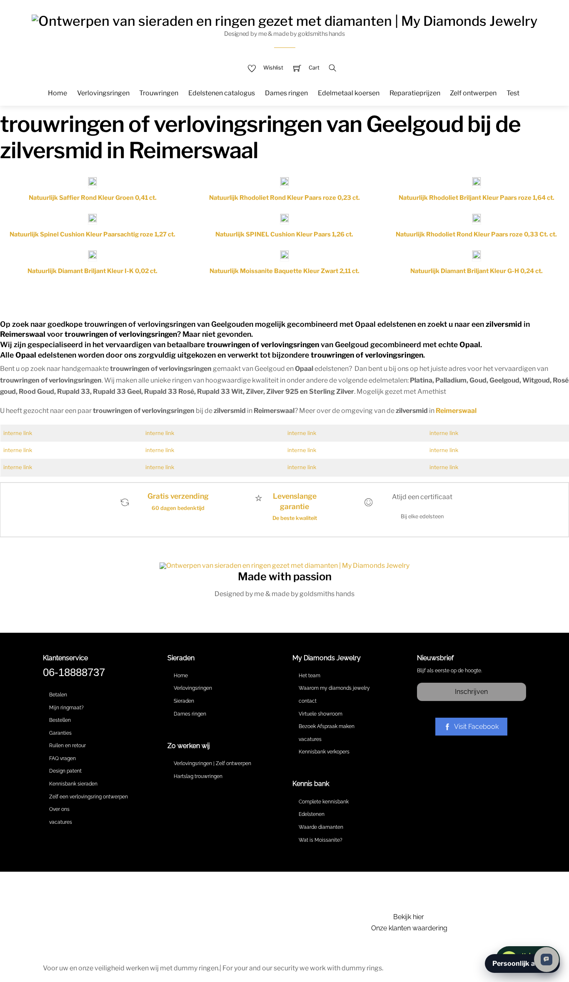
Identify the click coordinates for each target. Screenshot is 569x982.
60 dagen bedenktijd (178, 508)
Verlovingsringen (103, 93)
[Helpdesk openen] (546, 959)
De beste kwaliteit (294, 518)
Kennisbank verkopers (324, 752)
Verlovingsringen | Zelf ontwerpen (212, 763)
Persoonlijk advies (522, 963)
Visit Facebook (476, 727)
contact (308, 701)
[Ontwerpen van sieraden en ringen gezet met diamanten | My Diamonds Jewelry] (284, 20)
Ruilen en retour (67, 745)
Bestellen (60, 720)
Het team (309, 676)
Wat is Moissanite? (320, 840)
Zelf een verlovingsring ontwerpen (88, 797)
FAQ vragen (62, 758)
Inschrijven (471, 692)
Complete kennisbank (324, 802)
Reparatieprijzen (414, 93)
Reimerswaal (456, 411)
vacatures (60, 822)
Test (513, 93)
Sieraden (184, 701)
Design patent (65, 771)
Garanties (60, 733)
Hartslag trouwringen (198, 776)
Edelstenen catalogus (221, 93)
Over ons (59, 809)
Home (57, 93)
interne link (17, 433)
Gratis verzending (178, 496)
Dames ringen (286, 93)
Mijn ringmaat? (66, 708)
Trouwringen (158, 93)
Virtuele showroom (320, 714)
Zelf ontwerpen (473, 93)
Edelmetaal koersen (348, 93)
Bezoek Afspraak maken (326, 726)
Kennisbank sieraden (73, 784)
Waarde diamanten (321, 827)
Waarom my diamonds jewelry (334, 688)
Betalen (58, 695)
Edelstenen (311, 814)
